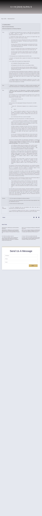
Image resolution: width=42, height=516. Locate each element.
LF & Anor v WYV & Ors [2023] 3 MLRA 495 (29, 236)
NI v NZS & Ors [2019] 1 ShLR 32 (8, 236)
